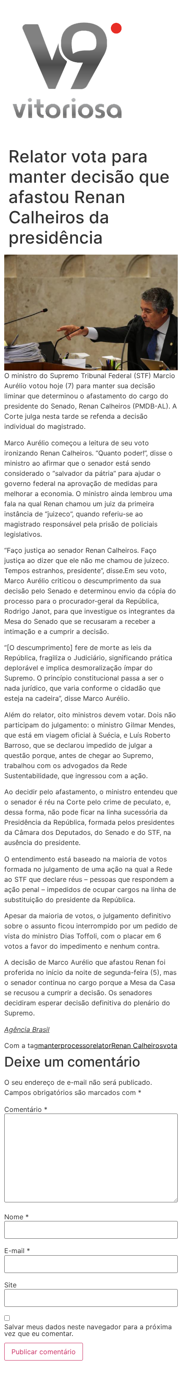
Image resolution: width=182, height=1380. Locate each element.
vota (170, 1045)
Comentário (25, 1109)
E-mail (17, 1250)
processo (75, 1045)
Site (10, 1284)
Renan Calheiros (137, 1045)
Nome (16, 1216)
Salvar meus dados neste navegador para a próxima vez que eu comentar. (88, 1330)
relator (100, 1045)
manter (49, 1045)
